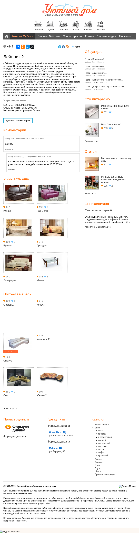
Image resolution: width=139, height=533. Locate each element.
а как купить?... (100, 73)
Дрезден (41, 245)
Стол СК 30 (102, 82)
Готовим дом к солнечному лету (116, 159)
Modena (100, 62)
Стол (97, 465)
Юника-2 (42, 395)
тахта (101, 449)
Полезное (125, 36)
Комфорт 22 (44, 339)
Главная (6, 36)
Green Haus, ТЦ (57, 432)
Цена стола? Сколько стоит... (107, 79)
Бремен (7, 245)
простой (102, 434)
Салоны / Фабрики (48, 36)
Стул (97, 468)
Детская (76, 29)
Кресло (98, 459)
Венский (101, 69)
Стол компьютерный (98, 210)
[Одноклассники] (23, 47)
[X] (32, 47)
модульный (104, 443)
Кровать (99, 462)
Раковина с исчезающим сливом (115, 107)
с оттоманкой (105, 437)
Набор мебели (102, 424)
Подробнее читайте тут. (15, 521)
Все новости (91, 141)
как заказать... (99, 66)
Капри (100, 89)
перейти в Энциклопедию (98, 227)
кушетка (102, 446)
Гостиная (38, 29)
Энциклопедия (106, 36)
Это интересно (72, 36)
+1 (4, 46)
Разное (101, 29)
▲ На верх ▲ (10, 408)
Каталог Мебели (22, 36)
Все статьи (90, 193)
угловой (102, 440)
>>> (128, 222)
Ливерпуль (9, 280)
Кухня (51, 29)
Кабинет (88, 29)
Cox (5, 395)
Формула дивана (14, 436)
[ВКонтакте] (18, 47)
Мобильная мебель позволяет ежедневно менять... (113, 179)
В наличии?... (99, 59)
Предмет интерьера (105, 474)
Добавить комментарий (18, 120)
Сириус (7, 360)
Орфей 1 (8, 304)
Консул (41, 304)
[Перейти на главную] (69, 10)
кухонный (103, 455)
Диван (98, 427)
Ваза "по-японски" (111, 124)
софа (101, 452)
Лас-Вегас (42, 210)
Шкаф (98, 471)
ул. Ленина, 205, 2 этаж (61, 435)
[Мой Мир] (28, 47)
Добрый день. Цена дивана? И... (109, 86)
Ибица (7, 210)
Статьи (89, 36)
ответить (9, 149)
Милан (40, 280)
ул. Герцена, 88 (57, 451)
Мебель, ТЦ (55, 448)
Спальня (63, 29)
